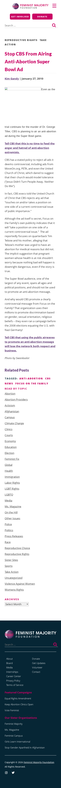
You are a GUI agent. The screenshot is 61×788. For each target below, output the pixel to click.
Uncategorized (13, 578)
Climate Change (14, 423)
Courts (9, 435)
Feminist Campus (14, 735)
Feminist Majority (14, 723)
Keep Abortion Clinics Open (19, 704)
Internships (12, 671)
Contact (36, 671)
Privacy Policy (13, 680)
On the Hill (11, 512)
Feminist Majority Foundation (39, 762)
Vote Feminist (12, 710)
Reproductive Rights (21, 40)
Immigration (12, 477)
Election (9, 453)
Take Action (11, 572)
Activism (10, 405)
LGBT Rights (12, 488)
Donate (42, 16)
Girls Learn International (17, 741)
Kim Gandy (12, 78)
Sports (9, 566)
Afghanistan (12, 411)
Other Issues (12, 518)
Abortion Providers (16, 399)
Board (9, 663)
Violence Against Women (20, 583)
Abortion (10, 393)
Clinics (8, 429)
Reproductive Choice (17, 548)
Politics (9, 530)
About (9, 658)
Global (8, 465)
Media (8, 500)
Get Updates (38, 663)
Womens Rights (14, 589)
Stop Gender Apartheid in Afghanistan (25, 747)
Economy (10, 441)
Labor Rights (12, 482)
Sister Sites (11, 560)
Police (8, 524)
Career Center (13, 676)
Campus (10, 417)
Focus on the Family (31, 383)
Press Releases (14, 536)
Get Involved (20, 16)
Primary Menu (54, 6)
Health (9, 471)
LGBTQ (9, 494)
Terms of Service (14, 685)
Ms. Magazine (13, 506)
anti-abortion (31, 378)
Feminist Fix (12, 459)
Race (8, 542)
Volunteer (37, 667)
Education (11, 447)
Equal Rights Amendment (18, 698)
